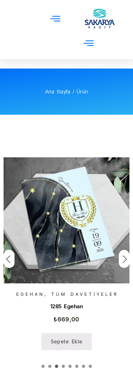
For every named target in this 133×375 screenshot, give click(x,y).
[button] (55, 18)
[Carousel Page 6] (76, 366)
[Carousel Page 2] (49, 366)
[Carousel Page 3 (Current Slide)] (56, 366)
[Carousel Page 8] (90, 366)
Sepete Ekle (67, 341)
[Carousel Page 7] (83, 366)
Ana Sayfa (58, 91)
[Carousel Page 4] (63, 366)
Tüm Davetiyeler (84, 294)
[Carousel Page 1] (43, 366)
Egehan (30, 294)
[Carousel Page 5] (70, 366)
